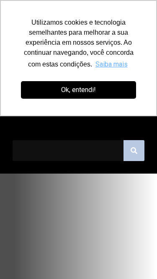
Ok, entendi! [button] (78, 90)
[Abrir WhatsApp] (136, 258)
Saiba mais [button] (111, 64)
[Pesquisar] (134, 150)
